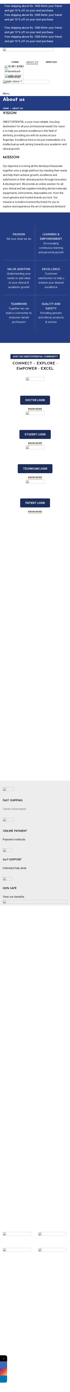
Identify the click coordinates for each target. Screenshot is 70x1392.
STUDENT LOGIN (35, 434)
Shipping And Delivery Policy (20, 1349)
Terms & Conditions (15, 1363)
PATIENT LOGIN (35, 502)
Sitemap (8, 1310)
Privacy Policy (11, 1336)
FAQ (5, 1290)
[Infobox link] (35, 802)
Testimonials (10, 1304)
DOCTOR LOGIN (35, 400)
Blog (5, 1297)
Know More (35, 409)
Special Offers (11, 1329)
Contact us (9, 1317)
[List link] (35, 1066)
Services (8, 1283)
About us (8, 1277)
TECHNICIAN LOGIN (35, 468)
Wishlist (7, 1388)
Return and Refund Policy (18, 1342)
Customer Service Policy (18, 1356)
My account (10, 1374)
